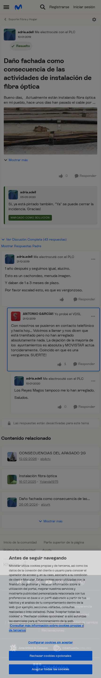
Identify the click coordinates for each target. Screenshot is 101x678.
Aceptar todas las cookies (50, 669)
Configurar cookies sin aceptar (50, 642)
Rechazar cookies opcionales (50, 656)
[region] (50, 614)
